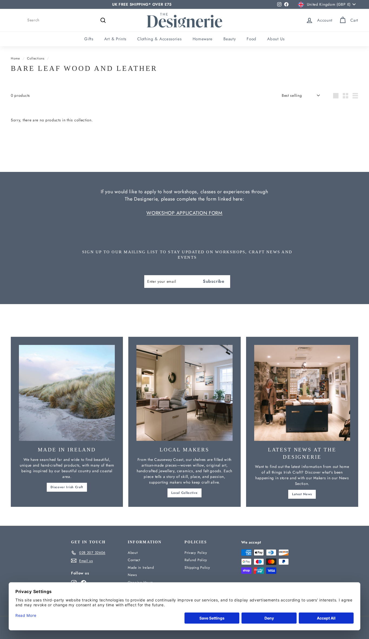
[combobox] (67, 20)
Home (15, 58)
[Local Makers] (184, 393)
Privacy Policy (196, 552)
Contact (134, 560)
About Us (276, 39)
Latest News (302, 494)
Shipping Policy (197, 567)
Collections (36, 58)
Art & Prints (115, 39)
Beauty (229, 39)
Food (251, 39)
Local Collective (184, 492)
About (133, 552)
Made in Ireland (141, 567)
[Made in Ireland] (67, 393)
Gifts (88, 39)
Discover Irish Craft (67, 487)
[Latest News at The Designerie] (302, 393)
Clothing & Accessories (159, 39)
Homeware (203, 39)
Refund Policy (196, 560)
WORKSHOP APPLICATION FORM (184, 213)
